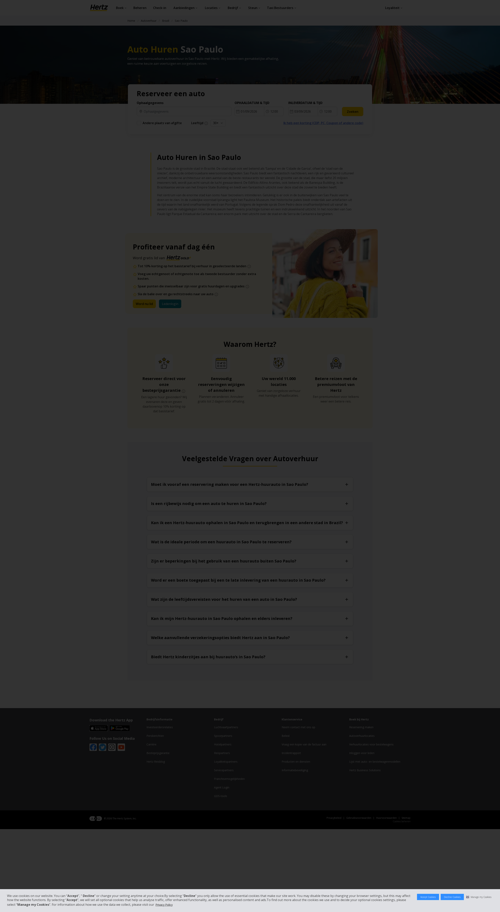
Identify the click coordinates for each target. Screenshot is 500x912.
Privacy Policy (164, 905)
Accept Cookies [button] (428, 897)
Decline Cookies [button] (452, 897)
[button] (478, 897)
